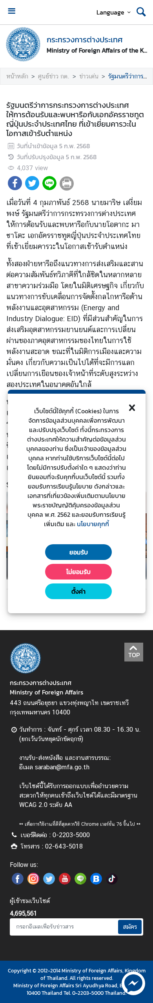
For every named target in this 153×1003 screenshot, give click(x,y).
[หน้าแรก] (23, 44)
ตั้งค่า (78, 591)
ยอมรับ (78, 552)
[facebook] (18, 882)
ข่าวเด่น (88, 76)
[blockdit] (96, 882)
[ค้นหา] (141, 12)
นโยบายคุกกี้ (93, 524)
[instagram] (33, 882)
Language (110, 12)
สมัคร (130, 926)
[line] (80, 882)
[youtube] (65, 882)
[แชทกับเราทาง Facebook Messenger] (133, 982)
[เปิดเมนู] (11, 11)
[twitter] (49, 882)
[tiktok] (112, 882)
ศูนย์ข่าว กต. (53, 76)
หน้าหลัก (17, 76)
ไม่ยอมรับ (78, 571)
